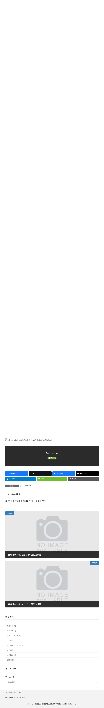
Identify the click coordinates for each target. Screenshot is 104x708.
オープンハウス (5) (14, 635)
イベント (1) (11, 630)
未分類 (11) (11, 650)
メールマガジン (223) (15, 645)
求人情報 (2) (11, 655)
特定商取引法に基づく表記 (15, 697)
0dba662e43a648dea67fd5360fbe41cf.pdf (33, 440)
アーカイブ (10, 677)
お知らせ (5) (11, 626)
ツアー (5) (10, 640)
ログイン (30, 501)
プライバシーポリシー (13, 692)
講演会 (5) (10, 660)
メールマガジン (26, 486)
